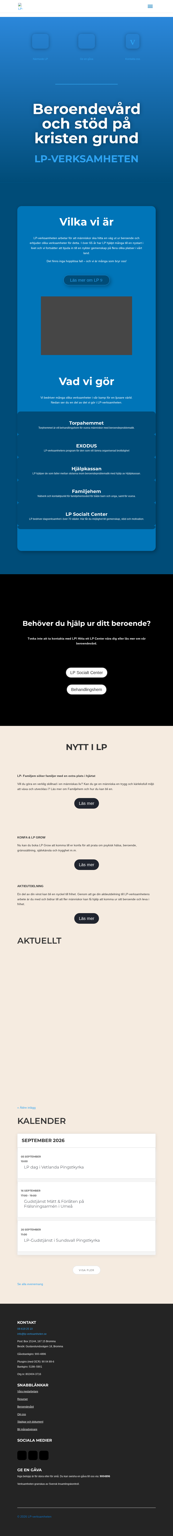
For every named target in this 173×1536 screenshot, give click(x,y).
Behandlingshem (86, 689)
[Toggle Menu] (150, 6)
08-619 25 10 (25, 1328)
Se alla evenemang (30, 1284)
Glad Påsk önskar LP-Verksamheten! (51, 1077)
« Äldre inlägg (26, 1107)
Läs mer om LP (84, 280)
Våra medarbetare (27, 1391)
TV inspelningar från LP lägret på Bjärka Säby (58, 959)
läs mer (26, 976)
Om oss (21, 1414)
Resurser (22, 1399)
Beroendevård (25, 1406)
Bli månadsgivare (27, 1429)
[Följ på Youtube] (33, 1455)
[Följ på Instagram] (44, 1455)
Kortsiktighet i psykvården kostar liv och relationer (64, 1038)
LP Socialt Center (86, 672)
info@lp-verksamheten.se (32, 1333)
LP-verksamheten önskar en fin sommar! (55, 998)
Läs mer (86, 803)
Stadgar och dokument (30, 1421)
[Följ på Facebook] (22, 1455)
